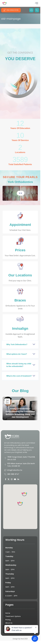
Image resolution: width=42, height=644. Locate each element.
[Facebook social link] (5, 479)
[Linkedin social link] (18, 479)
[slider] (20, 193)
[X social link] (8, 479)
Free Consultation (12, 10)
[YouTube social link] (15, 479)
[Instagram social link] (11, 479)
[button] (20, 345)
